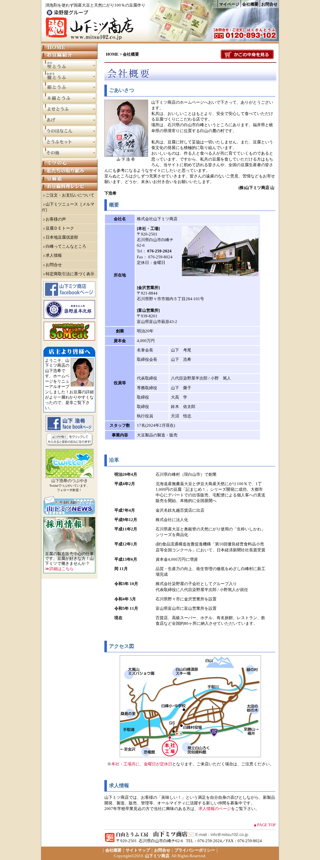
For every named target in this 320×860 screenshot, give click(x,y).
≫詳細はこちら (59, 568)
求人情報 (54, 255)
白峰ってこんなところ (66, 246)
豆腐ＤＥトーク (60, 228)
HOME (112, 54)
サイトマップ (138, 850)
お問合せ (269, 4)
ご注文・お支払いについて (70, 195)
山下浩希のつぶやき (69, 480)
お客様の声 (56, 219)
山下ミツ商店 (157, 855)
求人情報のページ (214, 808)
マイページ (229, 4)
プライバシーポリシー (194, 850)
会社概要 (250, 4)
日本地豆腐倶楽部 (62, 237)
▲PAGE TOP (264, 825)
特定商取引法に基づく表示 (70, 273)
